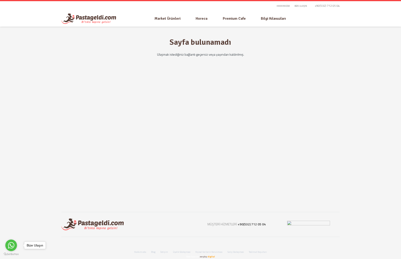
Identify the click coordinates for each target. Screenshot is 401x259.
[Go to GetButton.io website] (11, 254)
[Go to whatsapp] (11, 245)
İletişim (164, 252)
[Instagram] (164, 224)
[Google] (175, 224)
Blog (153, 252)
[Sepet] (335, 18)
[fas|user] (326, 19)
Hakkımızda (140, 252)
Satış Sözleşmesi (235, 252)
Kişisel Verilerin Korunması (209, 252)
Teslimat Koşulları (258, 252)
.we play (207, 256)
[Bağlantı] (88, 18)
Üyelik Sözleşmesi (182, 252)
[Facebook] (154, 224)
